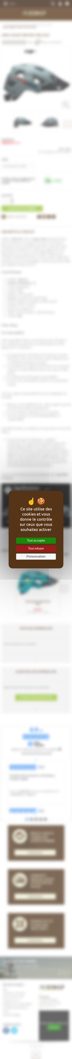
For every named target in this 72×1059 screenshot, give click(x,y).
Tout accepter (36, 540)
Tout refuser (36, 548)
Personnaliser (36, 556)
